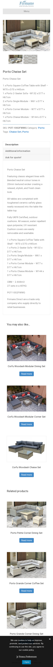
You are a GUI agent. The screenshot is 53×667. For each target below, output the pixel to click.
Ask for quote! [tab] (13, 157)
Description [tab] (11, 144)
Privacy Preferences (28, 656)
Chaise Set (15, 131)
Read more (26, 374)
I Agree (26, 662)
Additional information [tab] (17, 151)
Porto (41, 127)
